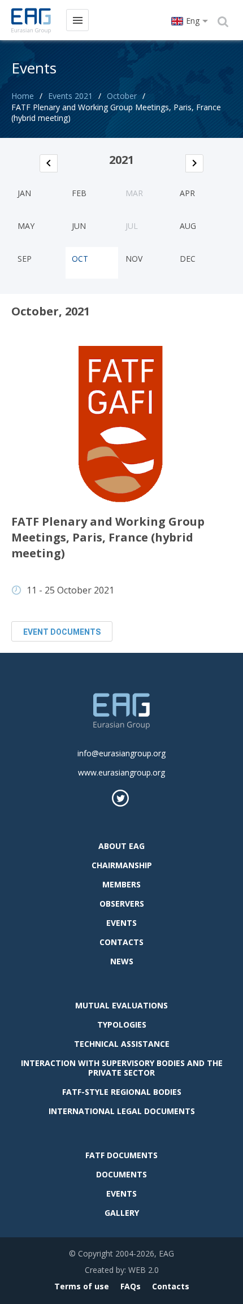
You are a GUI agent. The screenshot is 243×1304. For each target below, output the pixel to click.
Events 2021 (70, 95)
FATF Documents (121, 1155)
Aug (188, 225)
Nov (133, 258)
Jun (79, 225)
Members (121, 884)
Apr (187, 193)
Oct (80, 258)
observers (121, 903)
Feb (79, 193)
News (121, 961)
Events (121, 922)
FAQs (130, 1286)
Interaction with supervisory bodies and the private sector (122, 1068)
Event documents (62, 631)
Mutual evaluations (121, 1005)
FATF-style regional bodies (121, 1091)
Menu (77, 20)
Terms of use (81, 1286)
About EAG (121, 846)
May (26, 225)
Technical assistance (122, 1043)
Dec (188, 258)
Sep (25, 258)
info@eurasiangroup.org (121, 753)
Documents (121, 1174)
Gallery (122, 1212)
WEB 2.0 (143, 1269)
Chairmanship (122, 865)
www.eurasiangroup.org (121, 772)
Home (22, 95)
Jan (24, 193)
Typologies (121, 1024)
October (122, 95)
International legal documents (122, 1111)
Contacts (121, 942)
